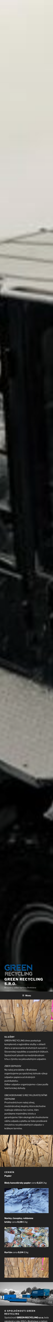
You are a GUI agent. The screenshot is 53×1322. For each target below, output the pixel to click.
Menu (28, 995)
